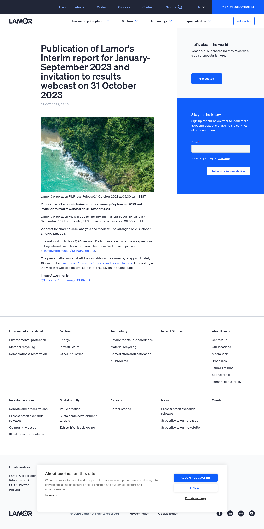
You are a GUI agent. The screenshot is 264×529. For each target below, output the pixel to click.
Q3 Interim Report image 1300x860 (66, 280)
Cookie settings (195, 498)
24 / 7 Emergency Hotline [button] (238, 7)
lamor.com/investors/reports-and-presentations (97, 263)
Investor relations (22, 400)
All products (119, 361)
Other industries (71, 354)
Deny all (196, 488)
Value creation (70, 409)
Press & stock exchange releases (26, 418)
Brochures (219, 361)
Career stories (121, 409)
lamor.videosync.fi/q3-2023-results (69, 250)
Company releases (22, 427)
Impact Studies (172, 331)
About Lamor (221, 331)
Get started (206, 78)
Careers (124, 7)
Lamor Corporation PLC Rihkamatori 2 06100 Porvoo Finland (26, 482)
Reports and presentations (28, 409)
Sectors (65, 331)
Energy (65, 340)
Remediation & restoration (28, 354)
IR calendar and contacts (26, 434)
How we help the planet (26, 331)
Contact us (219, 340)
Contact (148, 7)
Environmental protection (27, 340)
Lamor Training (223, 368)
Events (217, 400)
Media (101, 7)
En (198, 7)
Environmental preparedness (132, 340)
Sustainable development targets (78, 418)
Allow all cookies (195, 477)
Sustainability (70, 400)
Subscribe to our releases (179, 420)
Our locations (221, 347)
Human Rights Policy (227, 382)
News (165, 400)
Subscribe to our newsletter (181, 427)
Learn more (51, 495)
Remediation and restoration (131, 354)
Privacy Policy (139, 513)
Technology (119, 331)
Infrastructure (70, 347)
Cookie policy (168, 513)
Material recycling (22, 347)
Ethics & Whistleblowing (77, 427)
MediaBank (220, 354)
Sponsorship (221, 375)
